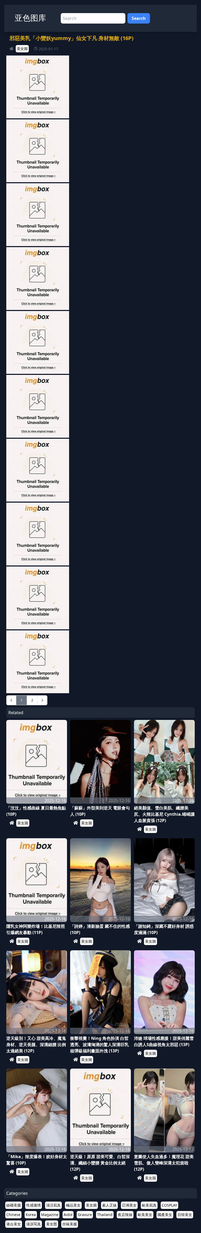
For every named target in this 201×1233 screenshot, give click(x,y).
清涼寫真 (53, 1205)
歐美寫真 (149, 1205)
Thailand (105, 1214)
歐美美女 (145, 1214)
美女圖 (22, 48)
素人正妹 (109, 1205)
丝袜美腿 (69, 1223)
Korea (31, 1214)
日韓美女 (184, 1214)
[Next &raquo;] (42, 700)
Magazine (49, 1214)
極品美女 (73, 1205)
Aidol (68, 1214)
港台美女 (13, 1223)
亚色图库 (30, 17)
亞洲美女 (129, 1205)
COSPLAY (169, 1205)
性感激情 (33, 1205)
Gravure (85, 1214)
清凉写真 (33, 1223)
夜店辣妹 (125, 1214)
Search (139, 18)
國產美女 (165, 1214)
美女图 (51, 1223)
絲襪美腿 (13, 1205)
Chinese (13, 1214)
